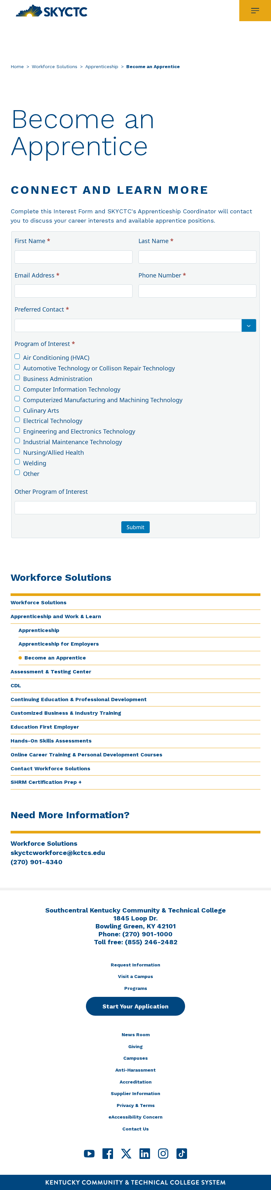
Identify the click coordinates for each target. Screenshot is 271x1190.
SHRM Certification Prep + (46, 782)
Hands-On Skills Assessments (51, 741)
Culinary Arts (41, 410)
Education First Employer (45, 727)
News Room (136, 1034)
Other (31, 474)
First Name (32, 241)
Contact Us (135, 1128)
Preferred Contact (42, 309)
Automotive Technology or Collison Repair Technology (99, 368)
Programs (135, 988)
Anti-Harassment (135, 1070)
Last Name (156, 241)
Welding (34, 463)
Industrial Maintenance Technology (72, 442)
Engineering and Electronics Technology (79, 431)
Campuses (135, 1058)
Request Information (135, 964)
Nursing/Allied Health (53, 452)
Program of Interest (45, 344)
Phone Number (162, 275)
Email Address (37, 275)
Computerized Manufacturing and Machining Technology (102, 400)
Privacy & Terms (136, 1105)
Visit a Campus (135, 976)
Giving (135, 1046)
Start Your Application (135, 1006)
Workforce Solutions (54, 66)
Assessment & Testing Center (51, 671)
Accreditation (136, 1081)
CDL (16, 685)
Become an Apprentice (55, 658)
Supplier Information (135, 1093)
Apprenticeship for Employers (59, 644)
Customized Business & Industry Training (66, 713)
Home (17, 66)
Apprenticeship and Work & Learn (56, 616)
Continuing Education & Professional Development (79, 699)
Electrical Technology (52, 421)
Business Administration (57, 379)
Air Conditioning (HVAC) (56, 357)
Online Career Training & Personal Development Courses (86, 754)
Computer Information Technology (71, 389)
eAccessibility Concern (135, 1117)
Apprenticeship (101, 66)
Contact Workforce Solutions (50, 768)
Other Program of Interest (51, 491)
